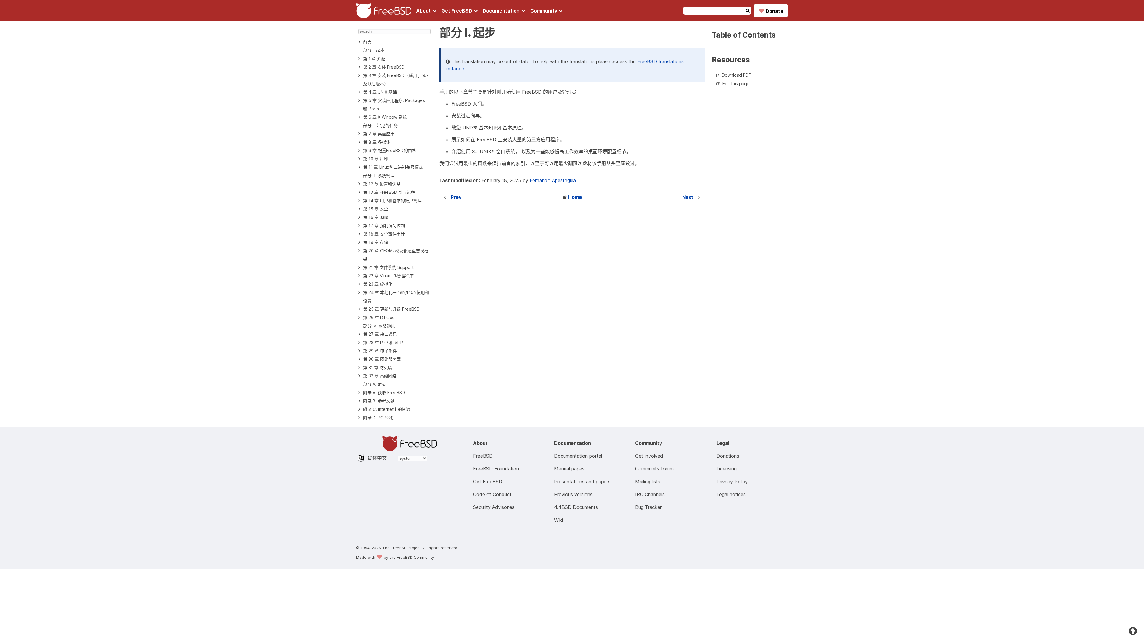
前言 (367, 41)
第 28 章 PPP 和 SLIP (383, 342)
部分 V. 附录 (374, 384)
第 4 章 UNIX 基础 (380, 92)
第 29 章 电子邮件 (380, 350)
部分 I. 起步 (373, 50)
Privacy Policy (732, 481)
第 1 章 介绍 (374, 58)
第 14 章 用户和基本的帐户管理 (392, 200)
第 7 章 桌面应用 (378, 133)
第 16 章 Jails (375, 217)
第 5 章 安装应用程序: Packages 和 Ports (394, 104)
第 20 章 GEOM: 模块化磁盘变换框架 (395, 254)
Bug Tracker (648, 507)
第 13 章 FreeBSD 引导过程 (389, 192)
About (424, 11)
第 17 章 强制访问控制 (384, 225)
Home (575, 197)
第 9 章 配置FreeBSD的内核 (389, 150)
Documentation (502, 11)
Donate (770, 10)
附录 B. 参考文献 (378, 400)
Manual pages (569, 469)
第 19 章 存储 (375, 242)
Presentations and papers (582, 481)
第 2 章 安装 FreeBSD (384, 66)
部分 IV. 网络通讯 (379, 325)
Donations (727, 456)
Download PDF (736, 75)
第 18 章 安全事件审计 (384, 233)
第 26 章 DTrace (379, 317)
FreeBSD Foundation (496, 469)
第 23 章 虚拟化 (377, 284)
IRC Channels (650, 494)
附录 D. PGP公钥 (379, 417)
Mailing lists (647, 481)
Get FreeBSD (457, 11)
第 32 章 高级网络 (380, 375)
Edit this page (736, 83)
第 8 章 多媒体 (376, 142)
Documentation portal (578, 456)
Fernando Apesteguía (553, 180)
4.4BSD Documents (576, 507)
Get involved (649, 456)
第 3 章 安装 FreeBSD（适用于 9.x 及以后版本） (396, 79)
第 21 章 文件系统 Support (388, 267)
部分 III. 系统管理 (378, 175)
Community (544, 11)
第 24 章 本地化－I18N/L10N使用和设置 (396, 296)
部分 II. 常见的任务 (380, 125)
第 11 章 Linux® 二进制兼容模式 (393, 167)
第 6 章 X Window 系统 (385, 117)
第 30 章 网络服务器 (382, 359)
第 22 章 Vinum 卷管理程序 (388, 275)
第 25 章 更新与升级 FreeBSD (391, 309)
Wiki (558, 520)
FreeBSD (483, 456)
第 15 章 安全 (375, 208)
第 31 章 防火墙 (377, 367)
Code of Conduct (492, 494)
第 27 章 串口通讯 (380, 334)
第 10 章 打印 (375, 158)
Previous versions (573, 494)
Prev (456, 197)
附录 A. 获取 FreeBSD (384, 392)
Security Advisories (494, 507)
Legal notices (731, 494)
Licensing (726, 469)
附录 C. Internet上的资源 (386, 409)
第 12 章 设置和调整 (381, 183)
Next (687, 197)
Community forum (654, 469)
